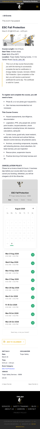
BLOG (33, 406)
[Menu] (37, 6)
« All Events (6, 15)
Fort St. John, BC (19, 59)
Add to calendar (14, 342)
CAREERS (21, 409)
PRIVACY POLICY (20, 413)
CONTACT (32, 409)
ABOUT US (9, 409)
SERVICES (6, 406)
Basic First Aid (7, 384)
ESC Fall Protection (8, 369)
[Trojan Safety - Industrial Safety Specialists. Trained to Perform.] (20, 6)
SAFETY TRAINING (21, 406)
